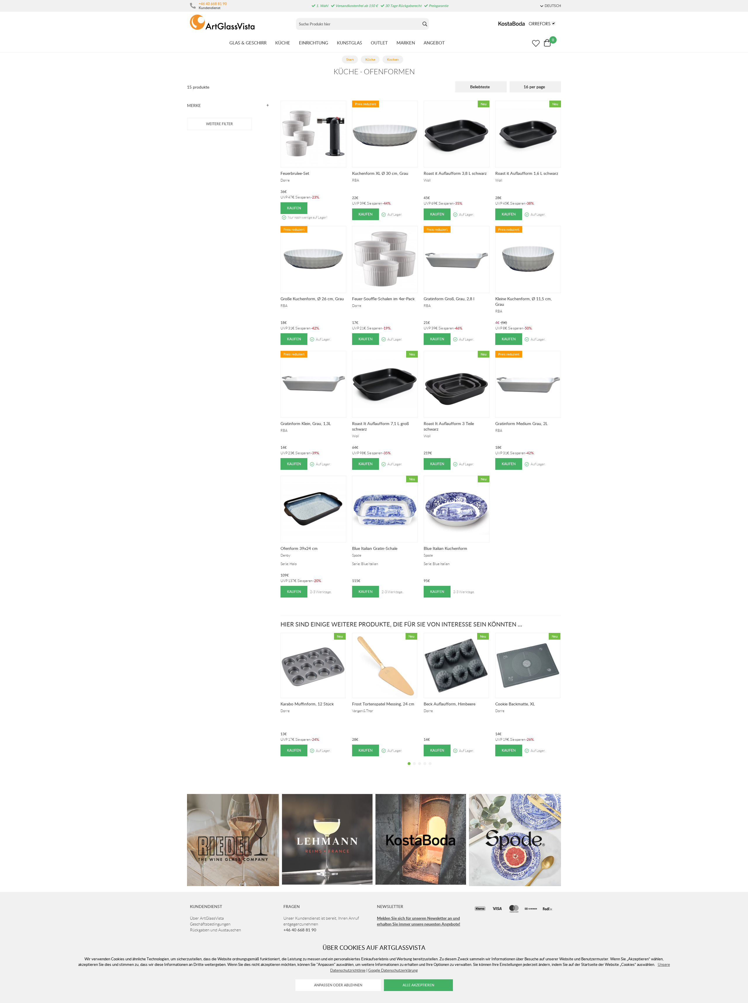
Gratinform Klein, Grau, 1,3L (305, 423)
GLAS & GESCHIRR (247, 43)
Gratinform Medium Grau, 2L (521, 423)
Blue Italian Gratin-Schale (374, 548)
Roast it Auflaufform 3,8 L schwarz (455, 173)
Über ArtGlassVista (207, 918)
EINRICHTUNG (313, 43)
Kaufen (294, 208)
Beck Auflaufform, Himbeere (449, 704)
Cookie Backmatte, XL (515, 704)
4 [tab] (424, 768)
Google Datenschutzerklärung (393, 970)
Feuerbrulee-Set (294, 173)
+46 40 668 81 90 (213, 3)
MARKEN (405, 43)
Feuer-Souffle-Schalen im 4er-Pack (383, 298)
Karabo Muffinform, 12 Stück (307, 704)
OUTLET (379, 43)
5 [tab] (430, 768)
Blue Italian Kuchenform (445, 548)
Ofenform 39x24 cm (299, 548)
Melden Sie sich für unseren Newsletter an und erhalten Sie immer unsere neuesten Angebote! (418, 921)
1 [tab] (409, 768)
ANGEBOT (434, 43)
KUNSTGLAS (349, 43)
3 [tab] (419, 768)
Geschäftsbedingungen (210, 924)
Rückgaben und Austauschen (215, 930)
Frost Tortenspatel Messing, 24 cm (383, 704)
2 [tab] (414, 768)
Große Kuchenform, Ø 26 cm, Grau (312, 298)
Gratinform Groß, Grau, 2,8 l (449, 298)
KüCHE (282, 43)
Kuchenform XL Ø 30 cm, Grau (380, 173)
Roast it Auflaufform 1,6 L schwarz (526, 173)
